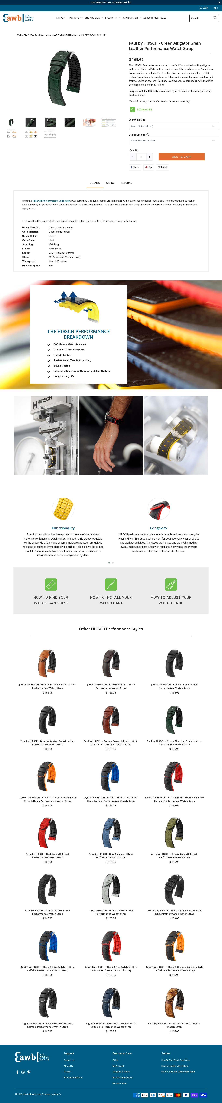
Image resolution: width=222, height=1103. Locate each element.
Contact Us (69, 1060)
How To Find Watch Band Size (175, 1060)
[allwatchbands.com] (18, 18)
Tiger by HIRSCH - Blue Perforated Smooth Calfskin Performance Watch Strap (111, 1025)
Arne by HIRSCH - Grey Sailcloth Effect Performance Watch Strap (111, 912)
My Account (118, 1066)
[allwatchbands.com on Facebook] (17, 1072)
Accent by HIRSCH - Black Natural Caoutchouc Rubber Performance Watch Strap (174, 912)
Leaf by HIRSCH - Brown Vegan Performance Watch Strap (174, 1025)
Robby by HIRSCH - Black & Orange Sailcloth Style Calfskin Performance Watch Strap (174, 968)
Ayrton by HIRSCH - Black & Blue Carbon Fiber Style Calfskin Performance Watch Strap (110, 799)
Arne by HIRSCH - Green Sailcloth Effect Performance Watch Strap (174, 855)
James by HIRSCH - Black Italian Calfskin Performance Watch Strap (174, 686)
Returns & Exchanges (122, 1077)
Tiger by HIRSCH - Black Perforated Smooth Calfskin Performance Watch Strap (47, 1025)
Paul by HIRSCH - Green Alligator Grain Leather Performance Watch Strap (165, 45)
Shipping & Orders (121, 1071)
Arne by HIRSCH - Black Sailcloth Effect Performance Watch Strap (47, 912)
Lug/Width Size (137, 120)
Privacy (67, 1071)
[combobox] (204, 18)
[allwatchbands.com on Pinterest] (28, 1072)
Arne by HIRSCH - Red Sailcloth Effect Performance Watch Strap (47, 855)
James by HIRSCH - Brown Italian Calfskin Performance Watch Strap (111, 686)
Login (205, 8)
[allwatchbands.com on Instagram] (23, 1072)
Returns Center (119, 1083)
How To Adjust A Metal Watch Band (178, 1071)
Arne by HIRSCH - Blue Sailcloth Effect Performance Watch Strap (111, 855)
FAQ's (115, 1060)
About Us (68, 1066)
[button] (61, 18)
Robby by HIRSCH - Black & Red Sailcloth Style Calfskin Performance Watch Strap (111, 968)
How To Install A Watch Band (174, 1066)
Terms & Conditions (73, 1077)
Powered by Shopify (51, 1094)
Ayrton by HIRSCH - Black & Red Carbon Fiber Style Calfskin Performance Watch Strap (174, 799)
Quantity (134, 150)
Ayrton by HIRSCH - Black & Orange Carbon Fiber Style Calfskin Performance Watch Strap (47, 799)
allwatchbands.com (31, 1094)
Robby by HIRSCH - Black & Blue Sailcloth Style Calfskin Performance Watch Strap (47, 968)
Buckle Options (137, 134)
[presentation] (11, 529)
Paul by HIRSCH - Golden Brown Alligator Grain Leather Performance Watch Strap (111, 742)
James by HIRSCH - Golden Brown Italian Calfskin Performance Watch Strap (47, 686)
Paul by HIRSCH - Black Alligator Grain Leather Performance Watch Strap (47, 742)
